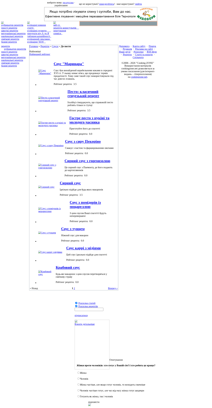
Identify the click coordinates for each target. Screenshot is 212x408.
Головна (33, 46)
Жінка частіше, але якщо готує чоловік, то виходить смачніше (112, 384)
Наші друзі (124, 51)
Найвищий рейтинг (39, 54)
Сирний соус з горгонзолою (87, 161)
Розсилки (139, 51)
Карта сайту (139, 46)
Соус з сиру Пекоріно (83, 141)
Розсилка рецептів (88, 306)
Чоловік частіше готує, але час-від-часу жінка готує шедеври (112, 390)
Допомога (124, 46)
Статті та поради (144, 54)
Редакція (127, 49)
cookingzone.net (139, 77)
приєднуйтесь (106, 4)
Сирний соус (70, 183)
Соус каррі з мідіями (83, 248)
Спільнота (138, 57)
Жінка (83, 373)
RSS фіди (152, 51)
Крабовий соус (68, 267)
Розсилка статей (86, 303)
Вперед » (113, 288)
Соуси (55, 46)
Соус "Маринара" (69, 64)
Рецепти (45, 46)
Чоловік (84, 378)
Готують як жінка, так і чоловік (96, 396)
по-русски (68, 2)
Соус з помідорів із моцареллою (85, 204)
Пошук (152, 46)
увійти (138, 4)
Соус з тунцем (73, 229)
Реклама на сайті (144, 49)
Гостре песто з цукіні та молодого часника (89, 120)
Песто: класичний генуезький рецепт (83, 94)
